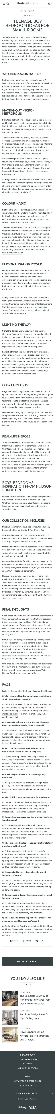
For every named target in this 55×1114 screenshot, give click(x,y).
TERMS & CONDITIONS (27, 1059)
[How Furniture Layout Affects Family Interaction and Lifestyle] (10, 1034)
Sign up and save (27, 1093)
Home (23, 11)
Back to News (29, 961)
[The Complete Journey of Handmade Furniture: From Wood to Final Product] (10, 998)
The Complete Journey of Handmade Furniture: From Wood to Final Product (35, 999)
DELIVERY (27, 1064)
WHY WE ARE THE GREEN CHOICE (27, 1081)
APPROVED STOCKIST (27, 1086)
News (30, 11)
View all (27, 985)
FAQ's (27, 1077)
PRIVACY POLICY (27, 1055)
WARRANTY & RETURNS (28, 1068)
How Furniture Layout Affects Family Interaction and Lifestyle (34, 1035)
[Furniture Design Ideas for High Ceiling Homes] (10, 1017)
